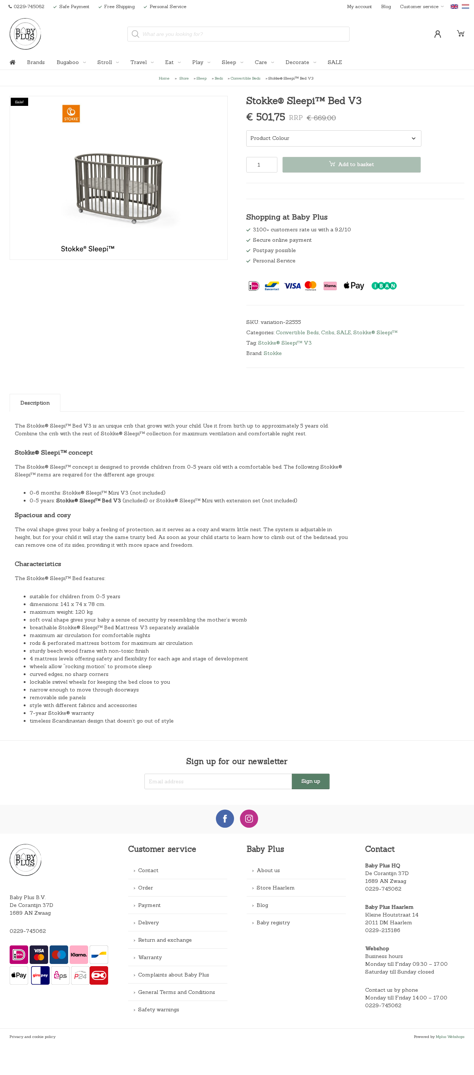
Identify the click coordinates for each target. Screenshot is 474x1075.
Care (261, 62)
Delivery (148, 922)
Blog (386, 6)
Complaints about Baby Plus (173, 974)
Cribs (327, 332)
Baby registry (273, 922)
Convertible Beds (245, 78)
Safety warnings (158, 1009)
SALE (335, 62)
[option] (119, 177)
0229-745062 (28, 931)
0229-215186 (382, 930)
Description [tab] (35, 402)
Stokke (273, 353)
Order (145, 887)
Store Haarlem (276, 887)
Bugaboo (68, 62)
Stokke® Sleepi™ (375, 332)
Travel (139, 62)
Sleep (230, 62)
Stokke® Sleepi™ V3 (285, 342)
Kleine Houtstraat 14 (391, 914)
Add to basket (356, 164)
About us (268, 870)
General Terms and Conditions (176, 992)
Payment (149, 905)
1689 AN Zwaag (385, 881)
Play (198, 62)
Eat (170, 62)
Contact (148, 870)
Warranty (150, 957)
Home (164, 78)
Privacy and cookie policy (33, 1036)
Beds (219, 78)
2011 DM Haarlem (388, 922)
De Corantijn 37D (387, 873)
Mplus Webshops (450, 1036)
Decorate (298, 62)
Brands (36, 62)
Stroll (105, 62)
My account (359, 6)
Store (184, 78)
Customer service (419, 6)
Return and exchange (165, 940)
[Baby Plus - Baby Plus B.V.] (25, 34)
